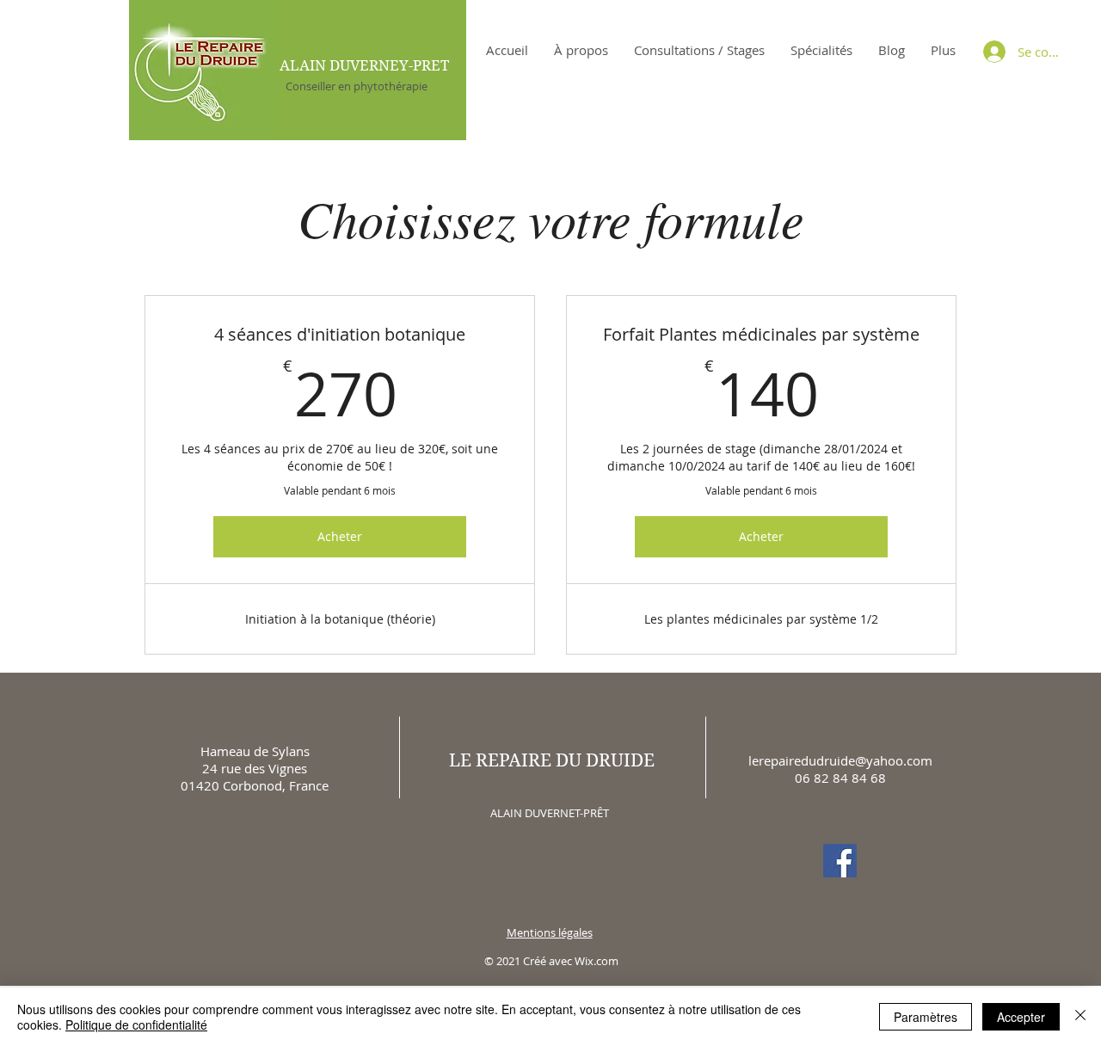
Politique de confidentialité (136, 1024)
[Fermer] (1080, 1016)
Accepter (1021, 1016)
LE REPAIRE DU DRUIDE (552, 760)
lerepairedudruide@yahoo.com (840, 760)
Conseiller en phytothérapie (351, 86)
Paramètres (925, 1016)
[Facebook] (840, 860)
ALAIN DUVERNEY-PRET (364, 65)
